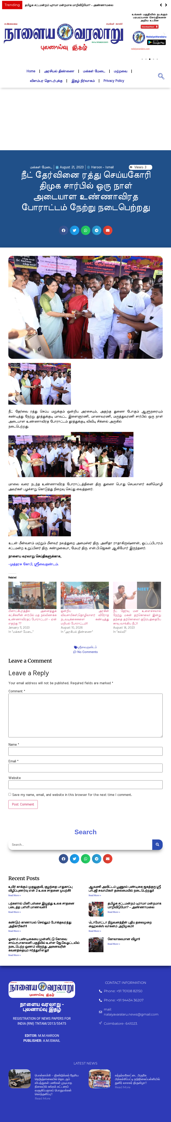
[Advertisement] (85, 119)
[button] (166, 5)
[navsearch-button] (161, 76)
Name (13, 744)
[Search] (157, 844)
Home (30, 71)
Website (14, 778)
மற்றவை (120, 71)
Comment (16, 691)
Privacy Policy (113, 81)
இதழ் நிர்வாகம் (83, 81)
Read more (42, 1098)
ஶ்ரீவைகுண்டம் (87, 647)
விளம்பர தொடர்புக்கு (46, 81)
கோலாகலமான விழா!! (124, 939)
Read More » (14, 895)
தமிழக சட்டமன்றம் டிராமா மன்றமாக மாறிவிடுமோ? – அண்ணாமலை (69, 5)
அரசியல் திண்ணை (59, 71)
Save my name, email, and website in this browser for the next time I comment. (72, 795)
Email (13, 761)
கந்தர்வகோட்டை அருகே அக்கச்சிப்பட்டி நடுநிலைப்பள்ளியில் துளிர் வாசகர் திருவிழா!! (137, 1079)
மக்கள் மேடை (94, 71)
